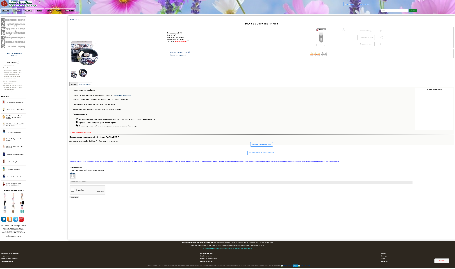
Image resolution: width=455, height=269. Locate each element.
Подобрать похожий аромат (261, 144)
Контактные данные (246, 248)
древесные (118, 95)
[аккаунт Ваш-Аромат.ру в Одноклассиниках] (10, 219)
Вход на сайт (364, 4)
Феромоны (5, 256)
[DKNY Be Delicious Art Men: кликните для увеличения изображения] (84, 46)
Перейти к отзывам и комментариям (261, 153)
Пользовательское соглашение (231, 248)
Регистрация (349, 4)
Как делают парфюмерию (9, 258)
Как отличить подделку (177, 55)
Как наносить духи (206, 253)
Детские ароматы (7, 261)
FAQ (49, 11)
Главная (72, 19)
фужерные (127, 95)
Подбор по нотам (206, 256)
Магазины (69, 11)
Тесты (39, 11)
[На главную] (13, 3)
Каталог (6, 11)
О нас (59, 11)
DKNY (77, 19)
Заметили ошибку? (85, 84)
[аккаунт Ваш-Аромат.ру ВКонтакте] (3, 219)
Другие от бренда (366, 31)
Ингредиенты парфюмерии (10, 253)
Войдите (72, 173)
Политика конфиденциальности (212, 248)
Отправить (74, 197)
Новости (28, 11)
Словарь (17, 11)
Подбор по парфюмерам (208, 258)
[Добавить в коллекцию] (321, 37)
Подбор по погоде (206, 261)
